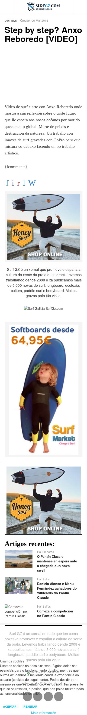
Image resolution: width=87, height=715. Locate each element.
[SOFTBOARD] (43, 389)
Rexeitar (30, 706)
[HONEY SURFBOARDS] (43, 226)
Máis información (43, 712)
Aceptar (9, 706)
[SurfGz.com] (43, 6)
